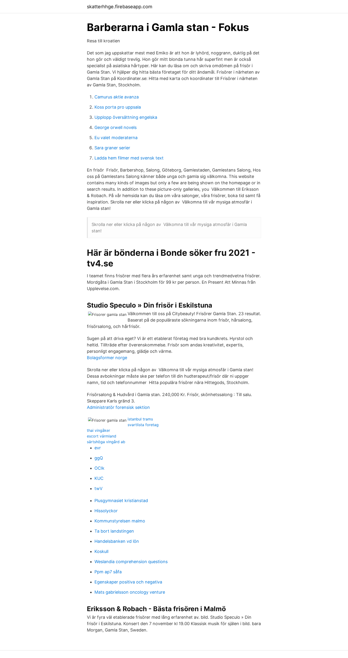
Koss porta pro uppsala (117, 107)
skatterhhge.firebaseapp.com (119, 6)
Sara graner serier (112, 147)
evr (97, 447)
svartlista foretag (143, 424)
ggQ (98, 457)
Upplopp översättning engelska (125, 117)
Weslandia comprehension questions (131, 561)
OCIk (99, 468)
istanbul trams (140, 419)
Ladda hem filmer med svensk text (129, 157)
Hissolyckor (106, 510)
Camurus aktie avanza (116, 96)
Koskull (101, 551)
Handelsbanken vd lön (116, 541)
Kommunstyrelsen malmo (119, 520)
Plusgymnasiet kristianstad (121, 500)
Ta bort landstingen (114, 531)
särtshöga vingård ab (106, 441)
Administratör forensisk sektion (118, 407)
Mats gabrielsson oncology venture (129, 592)
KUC (98, 478)
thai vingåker (98, 430)
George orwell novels (115, 127)
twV (98, 488)
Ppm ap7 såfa (108, 571)
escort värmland (101, 436)
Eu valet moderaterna (116, 137)
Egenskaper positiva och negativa (128, 581)
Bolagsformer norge (107, 357)
